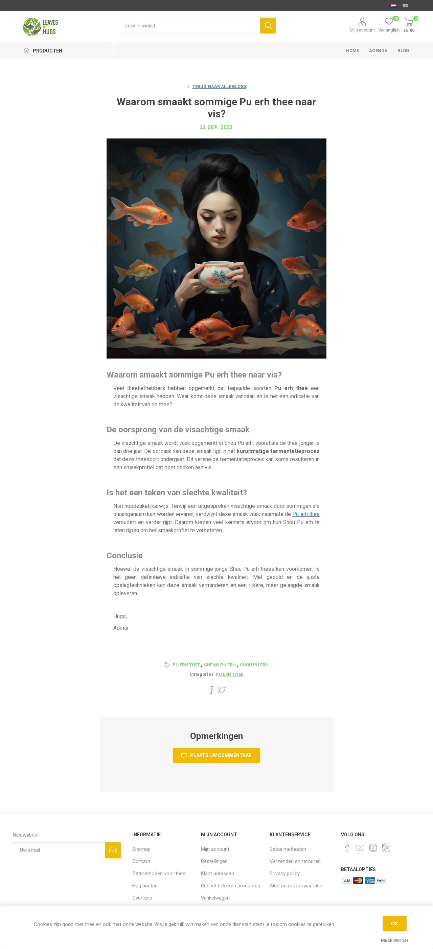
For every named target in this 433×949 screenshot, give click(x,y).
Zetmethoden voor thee (158, 873)
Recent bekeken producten (230, 886)
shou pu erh (254, 664)
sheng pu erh (220, 664)
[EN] (405, 5)
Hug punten (145, 886)
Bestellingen (214, 861)
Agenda (378, 50)
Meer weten (394, 940)
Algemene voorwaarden (296, 886)
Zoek (268, 26)
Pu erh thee (306, 514)
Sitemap (141, 849)
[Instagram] (373, 847)
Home (352, 50)
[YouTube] (360, 847)
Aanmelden (113, 850)
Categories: (202, 674)
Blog (403, 50)
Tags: (168, 665)
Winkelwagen (215, 898)
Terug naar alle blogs (219, 86)
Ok (394, 923)
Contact (141, 861)
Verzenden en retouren (295, 861)
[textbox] (189, 26)
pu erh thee (186, 664)
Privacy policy (285, 873)
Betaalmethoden (288, 849)
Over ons (142, 898)
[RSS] (386, 847)
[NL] (393, 5)
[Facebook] (347, 847)
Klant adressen (217, 873)
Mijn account (362, 30)
